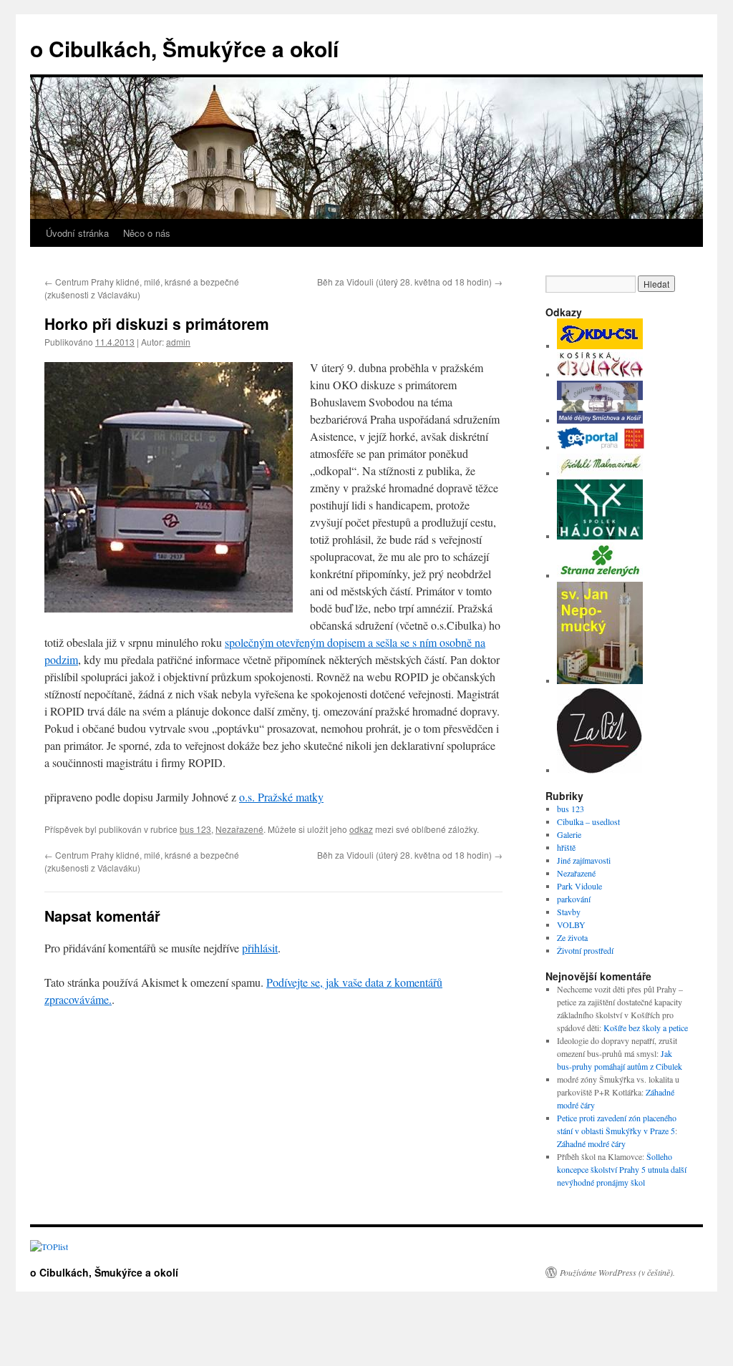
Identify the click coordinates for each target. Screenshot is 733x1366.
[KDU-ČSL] (600, 345)
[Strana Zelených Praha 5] (600, 575)
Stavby (569, 911)
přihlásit (260, 947)
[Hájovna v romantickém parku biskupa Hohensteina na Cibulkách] (600, 536)
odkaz (361, 829)
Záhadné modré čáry (591, 1143)
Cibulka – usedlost (588, 821)
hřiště (566, 847)
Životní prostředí (585, 950)
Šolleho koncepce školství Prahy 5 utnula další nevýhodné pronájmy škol (621, 1169)
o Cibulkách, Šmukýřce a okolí (184, 48)
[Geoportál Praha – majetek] (600, 447)
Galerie (569, 834)
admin (178, 342)
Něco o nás (146, 233)
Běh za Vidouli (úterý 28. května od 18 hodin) (410, 281)
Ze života (572, 937)
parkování (574, 898)
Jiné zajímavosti (584, 860)
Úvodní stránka (77, 233)
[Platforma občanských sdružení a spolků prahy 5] (599, 770)
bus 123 (195, 829)
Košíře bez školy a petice (645, 1027)
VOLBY (571, 924)
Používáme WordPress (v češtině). (617, 1272)
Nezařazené (239, 829)
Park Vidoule (579, 886)
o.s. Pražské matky (281, 796)
